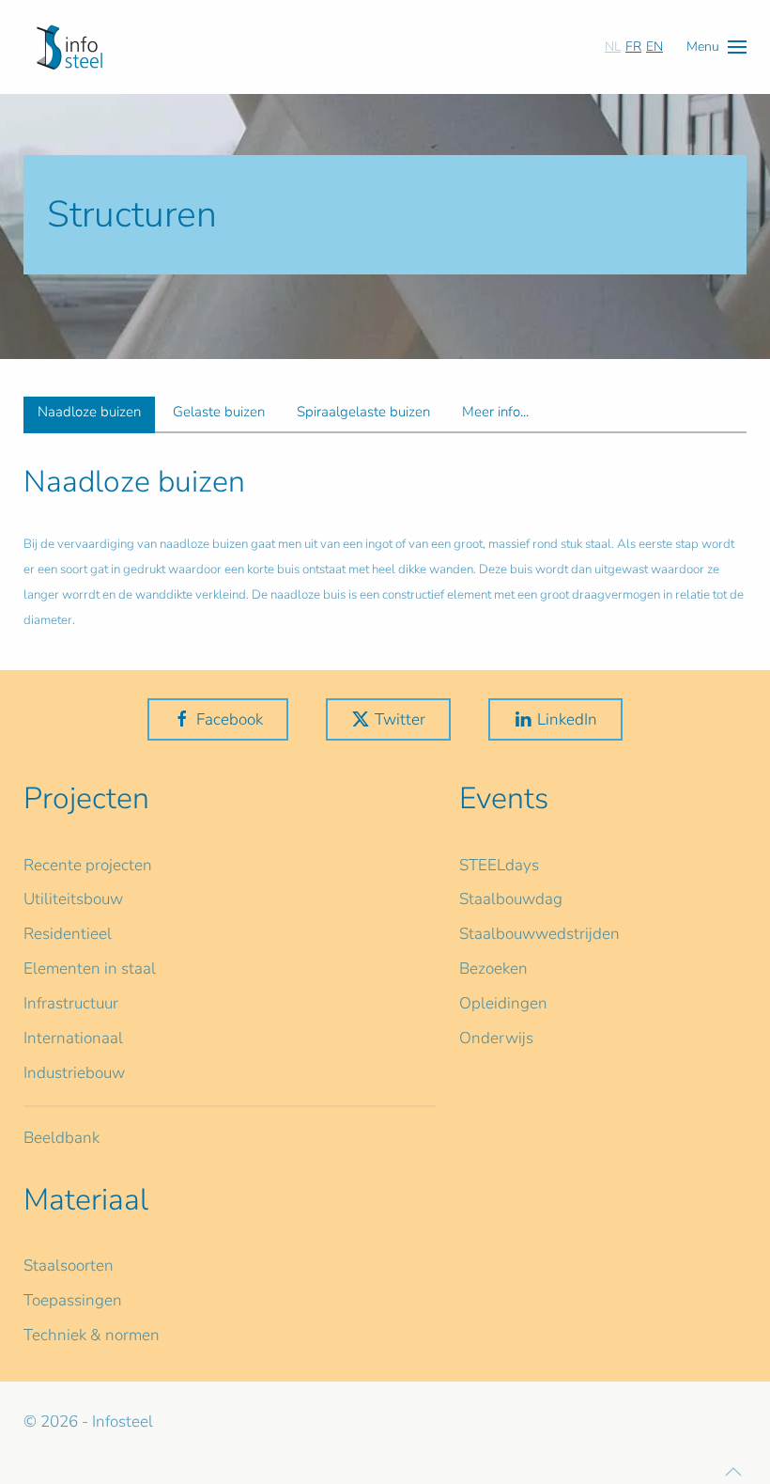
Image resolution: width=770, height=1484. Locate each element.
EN (654, 46)
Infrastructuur (70, 1003)
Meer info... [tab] (495, 411)
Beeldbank (61, 1137)
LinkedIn (567, 719)
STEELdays (499, 865)
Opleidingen (503, 1003)
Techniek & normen (91, 1335)
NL (613, 46)
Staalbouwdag (510, 899)
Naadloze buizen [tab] (89, 411)
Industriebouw (74, 1073)
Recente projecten (87, 865)
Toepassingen (72, 1300)
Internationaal (73, 1038)
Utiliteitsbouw (73, 899)
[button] (716, 46)
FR (633, 46)
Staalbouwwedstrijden (539, 934)
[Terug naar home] (69, 47)
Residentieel (67, 934)
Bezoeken (493, 968)
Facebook (229, 719)
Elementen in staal (89, 968)
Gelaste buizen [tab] (219, 411)
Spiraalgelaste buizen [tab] (363, 411)
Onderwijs (496, 1038)
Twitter (400, 719)
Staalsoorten (68, 1265)
